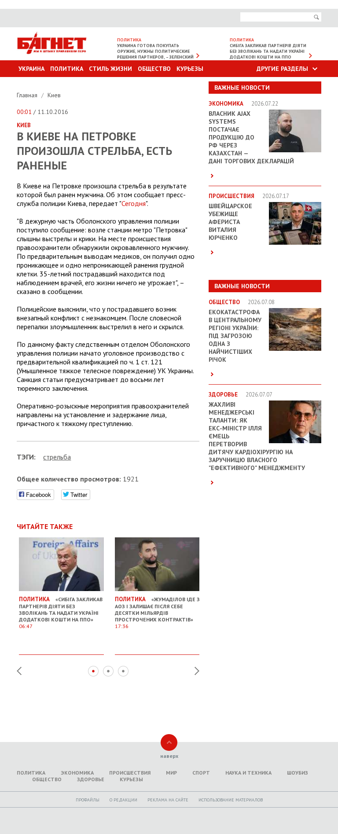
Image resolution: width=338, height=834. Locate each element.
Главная (28, 95)
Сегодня (133, 203)
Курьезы (189, 69)
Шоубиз (297, 772)
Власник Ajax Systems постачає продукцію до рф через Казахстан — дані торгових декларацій (251, 137)
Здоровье (90, 779)
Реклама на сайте (167, 800)
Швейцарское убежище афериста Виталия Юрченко (230, 222)
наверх (169, 756)
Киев (54, 95)
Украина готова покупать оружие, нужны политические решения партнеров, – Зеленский (155, 51)
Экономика (77, 772)
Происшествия (130, 772)
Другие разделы (282, 69)
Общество (154, 69)
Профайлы (87, 800)
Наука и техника (248, 772)
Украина (31, 69)
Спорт (201, 772)
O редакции (123, 800)
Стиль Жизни (110, 69)
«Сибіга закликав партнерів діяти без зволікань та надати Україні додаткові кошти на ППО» (61, 612)
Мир (171, 772)
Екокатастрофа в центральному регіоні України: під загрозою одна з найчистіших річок (235, 336)
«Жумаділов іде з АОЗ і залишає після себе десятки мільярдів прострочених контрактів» (157, 612)
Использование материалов (230, 800)
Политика (66, 69)
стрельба (57, 456)
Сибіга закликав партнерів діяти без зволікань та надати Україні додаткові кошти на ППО (268, 51)
